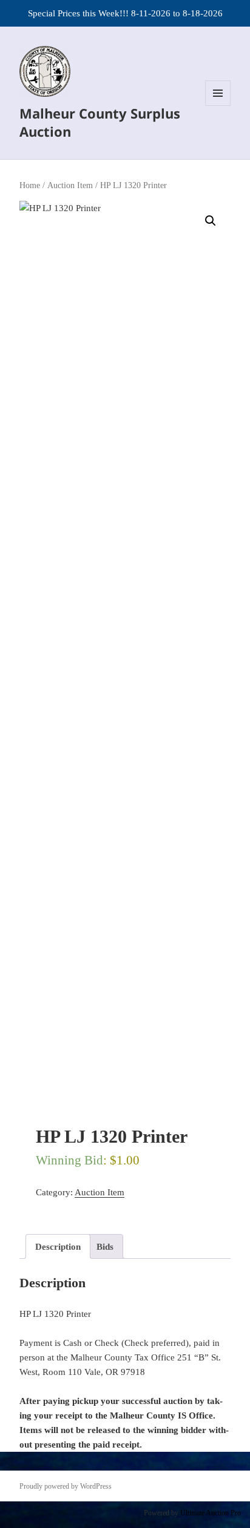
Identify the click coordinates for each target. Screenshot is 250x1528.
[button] (210, 221)
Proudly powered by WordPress (65, 1486)
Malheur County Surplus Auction (99, 122)
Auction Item (70, 185)
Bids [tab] (104, 1247)
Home (29, 185)
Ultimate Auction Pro (210, 1513)
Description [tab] (58, 1247)
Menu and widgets (218, 105)
